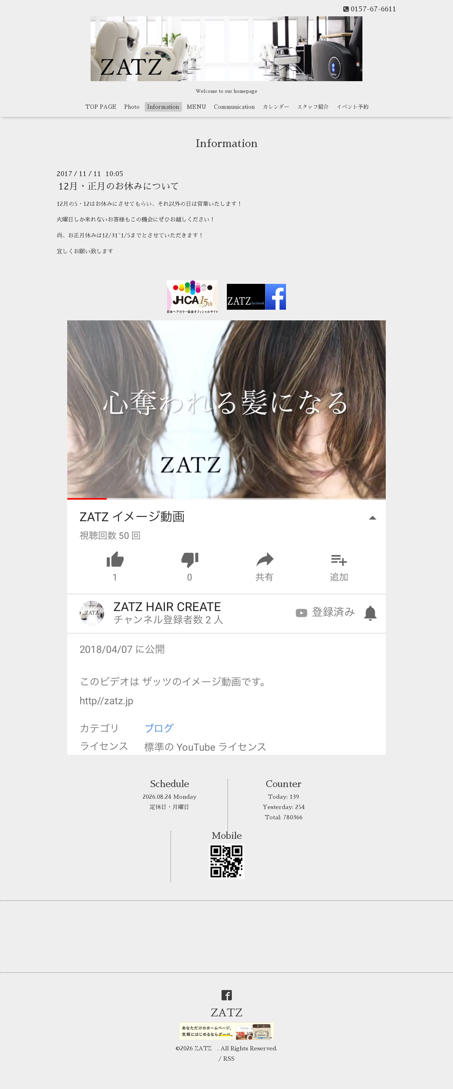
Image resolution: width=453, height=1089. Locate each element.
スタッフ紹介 (313, 107)
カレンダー (276, 107)
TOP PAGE (100, 107)
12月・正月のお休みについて (118, 186)
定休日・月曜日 (169, 807)
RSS (229, 1059)
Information (163, 107)
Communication (234, 107)
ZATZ (232, 1012)
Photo (131, 107)
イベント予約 (352, 107)
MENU (196, 107)
